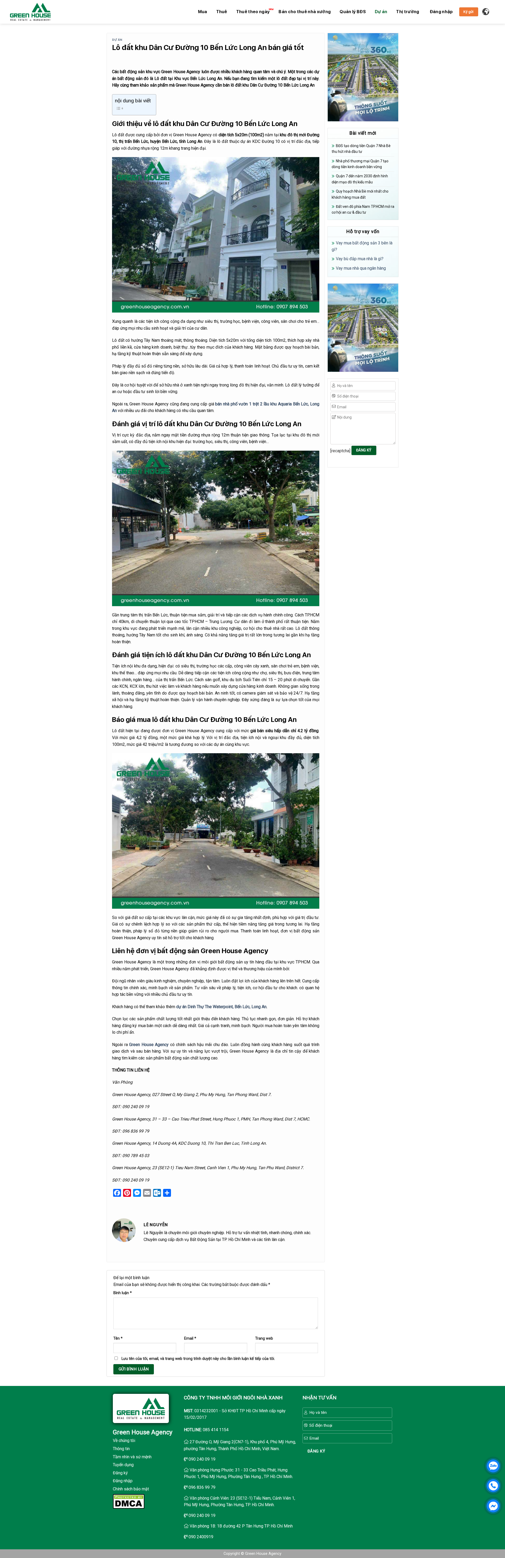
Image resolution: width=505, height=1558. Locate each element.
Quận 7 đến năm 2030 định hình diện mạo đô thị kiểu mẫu (360, 179)
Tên (118, 1338)
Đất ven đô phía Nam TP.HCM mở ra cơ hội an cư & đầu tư (363, 209)
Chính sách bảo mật (131, 1488)
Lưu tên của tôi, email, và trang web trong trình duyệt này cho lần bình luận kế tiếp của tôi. (198, 1358)
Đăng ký (120, 1472)
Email (190, 1338)
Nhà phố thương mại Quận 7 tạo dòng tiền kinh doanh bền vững (360, 164)
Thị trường (407, 11)
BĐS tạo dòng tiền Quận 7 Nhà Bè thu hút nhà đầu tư (361, 149)
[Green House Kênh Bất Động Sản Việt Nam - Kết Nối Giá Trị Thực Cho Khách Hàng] (30, 11)
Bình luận (122, 1293)
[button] (441, 11)
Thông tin (121, 1448)
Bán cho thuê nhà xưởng (305, 11)
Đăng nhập (123, 1480)
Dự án (381, 11)
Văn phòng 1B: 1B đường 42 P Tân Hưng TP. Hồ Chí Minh (241, 1526)
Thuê (221, 11)
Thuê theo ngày (253, 11)
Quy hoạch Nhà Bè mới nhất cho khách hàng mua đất (360, 194)
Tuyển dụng (123, 1464)
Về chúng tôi (124, 1440)
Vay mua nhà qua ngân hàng (361, 268)
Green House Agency (149, 1044)
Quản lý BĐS (353, 11)
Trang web (264, 1338)
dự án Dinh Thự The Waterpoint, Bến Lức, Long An (221, 1006)
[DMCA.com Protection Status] (128, 1500)
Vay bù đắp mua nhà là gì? (359, 258)
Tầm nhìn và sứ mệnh (132, 1456)
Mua (202, 11)
